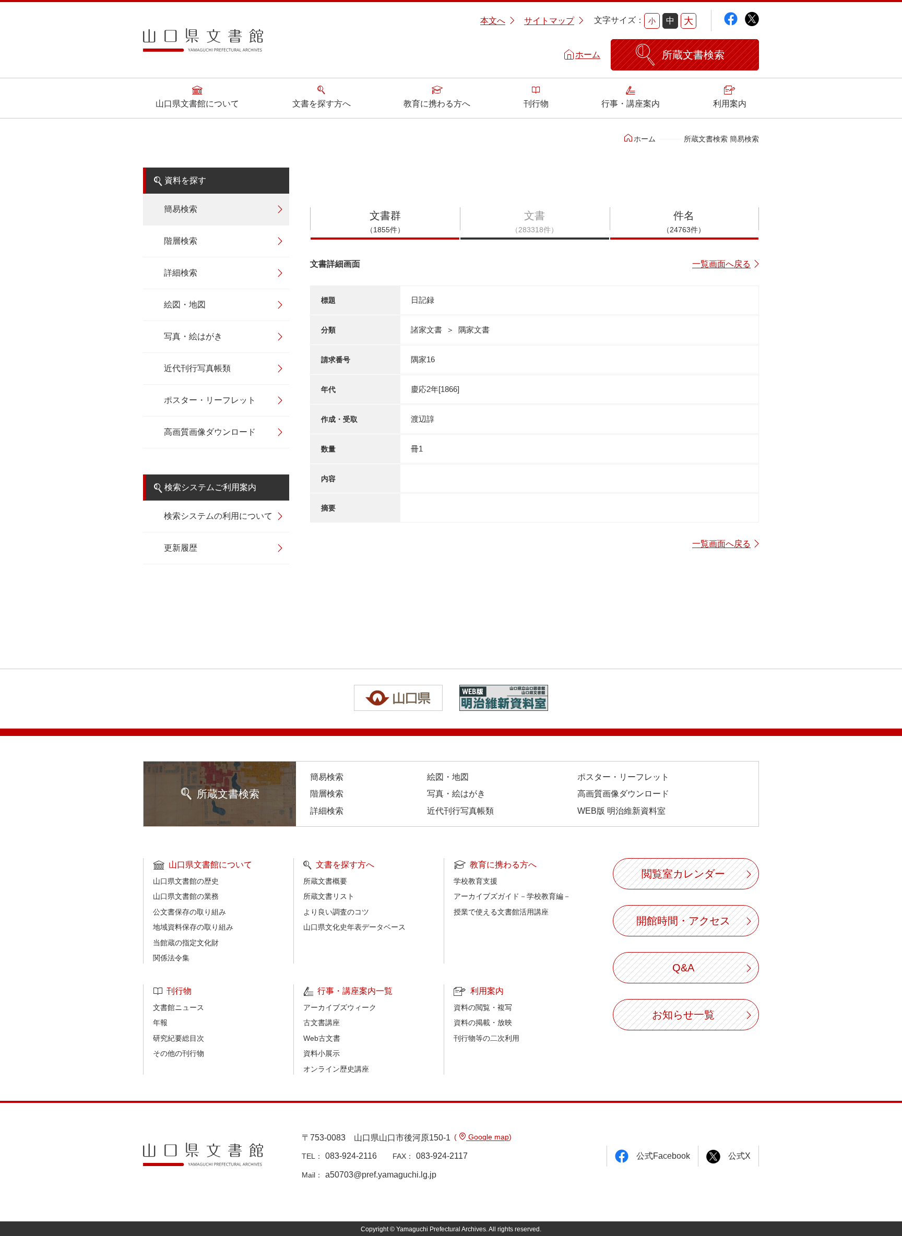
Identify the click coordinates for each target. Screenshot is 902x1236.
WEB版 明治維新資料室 (621, 810)
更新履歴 (180, 547)
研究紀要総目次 (178, 1038)
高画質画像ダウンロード (210, 431)
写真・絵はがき (193, 336)
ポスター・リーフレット (210, 400)
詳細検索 (180, 272)
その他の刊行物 (178, 1053)
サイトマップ (549, 20)
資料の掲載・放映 (483, 1022)
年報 (160, 1022)
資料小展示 (321, 1053)
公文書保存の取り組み (189, 912)
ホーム (587, 54)
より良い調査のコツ (336, 912)
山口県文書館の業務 (186, 896)
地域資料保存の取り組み (193, 927)
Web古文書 (321, 1038)
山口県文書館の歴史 (186, 881)
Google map (487, 1137)
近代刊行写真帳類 (197, 368)
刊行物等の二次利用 (486, 1038)
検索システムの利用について (218, 516)
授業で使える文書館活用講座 (501, 912)
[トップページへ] (203, 44)
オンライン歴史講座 (336, 1069)
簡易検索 (180, 209)
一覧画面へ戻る (721, 263)
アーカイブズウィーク (339, 1007)
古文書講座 (321, 1022)
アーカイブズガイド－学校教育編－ (512, 896)
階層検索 (180, 240)
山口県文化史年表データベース (354, 927)
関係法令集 (171, 958)
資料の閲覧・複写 (483, 1007)
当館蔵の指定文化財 (186, 942)
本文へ (492, 20)
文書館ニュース (178, 1007)
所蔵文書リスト (328, 896)
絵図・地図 (185, 304)
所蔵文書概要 (325, 881)
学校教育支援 (475, 881)
